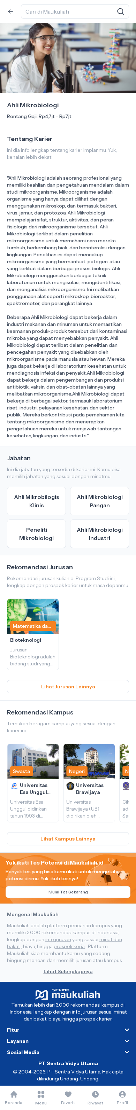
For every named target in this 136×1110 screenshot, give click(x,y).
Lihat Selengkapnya (68, 971)
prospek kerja (69, 946)
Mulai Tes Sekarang (68, 891)
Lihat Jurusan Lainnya (68, 686)
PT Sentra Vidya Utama (68, 1063)
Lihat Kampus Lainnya (68, 839)
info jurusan (58, 939)
